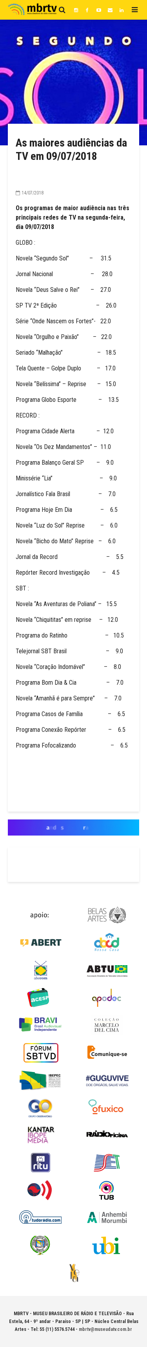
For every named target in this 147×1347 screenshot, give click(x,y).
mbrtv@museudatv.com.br (105, 1329)
